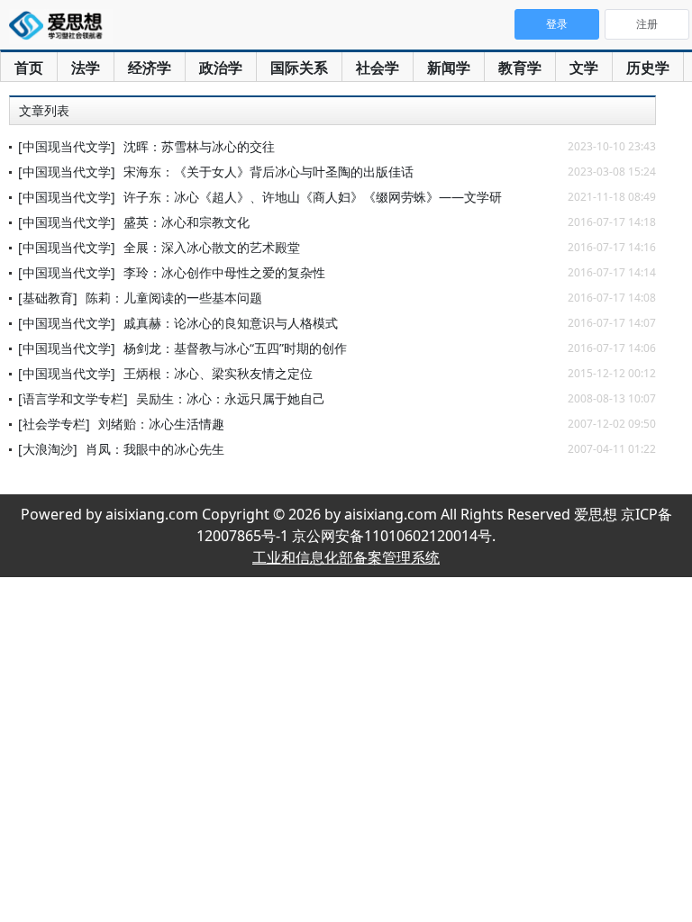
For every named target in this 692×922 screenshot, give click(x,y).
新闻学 (448, 67)
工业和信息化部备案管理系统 (346, 557)
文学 (583, 67)
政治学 (220, 67)
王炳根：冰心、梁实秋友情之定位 (218, 373)
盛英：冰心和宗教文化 (186, 221)
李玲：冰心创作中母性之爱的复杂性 (224, 272)
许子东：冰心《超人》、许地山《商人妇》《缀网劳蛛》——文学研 (312, 196)
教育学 (520, 67)
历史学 (647, 67)
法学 (85, 67)
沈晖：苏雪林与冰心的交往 (199, 146)
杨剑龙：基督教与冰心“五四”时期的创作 (235, 348)
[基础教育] (47, 297)
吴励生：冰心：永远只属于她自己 (230, 398)
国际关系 (299, 67)
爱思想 (61, 27)
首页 (28, 67)
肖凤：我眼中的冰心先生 (155, 448)
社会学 (377, 67)
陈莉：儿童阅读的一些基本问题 (174, 297)
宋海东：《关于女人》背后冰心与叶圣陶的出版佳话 (268, 171)
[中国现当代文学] (66, 146)
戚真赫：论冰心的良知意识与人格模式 (230, 322)
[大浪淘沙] (47, 448)
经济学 (149, 67)
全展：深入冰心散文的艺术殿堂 (211, 247)
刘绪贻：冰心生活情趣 (161, 423)
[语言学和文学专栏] (73, 398)
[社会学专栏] (54, 423)
